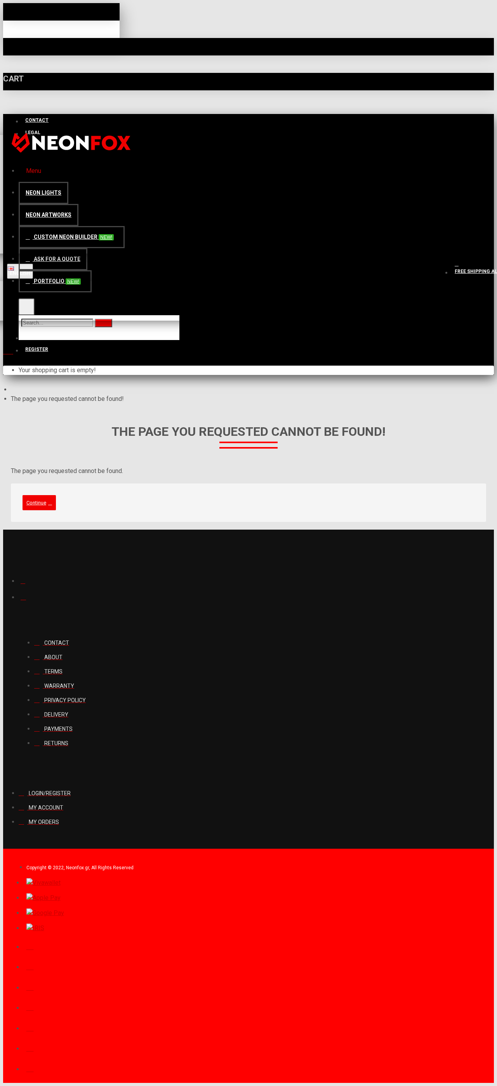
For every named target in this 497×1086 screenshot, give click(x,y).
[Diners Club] (30, 1007)
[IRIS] (35, 928)
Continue (36, 503)
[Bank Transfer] (30, 1027)
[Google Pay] (45, 913)
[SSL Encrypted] (30, 1068)
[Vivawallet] (43, 882)
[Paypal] (30, 946)
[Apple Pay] (43, 898)
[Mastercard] (30, 986)
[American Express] (30, 1047)
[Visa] (30, 966)
